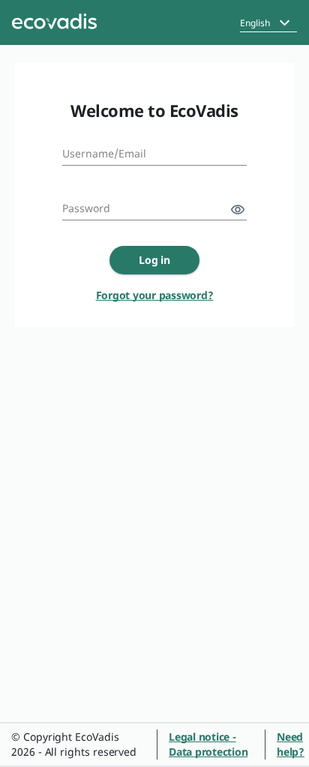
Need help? (290, 744)
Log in (155, 260)
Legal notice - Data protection (208, 744)
